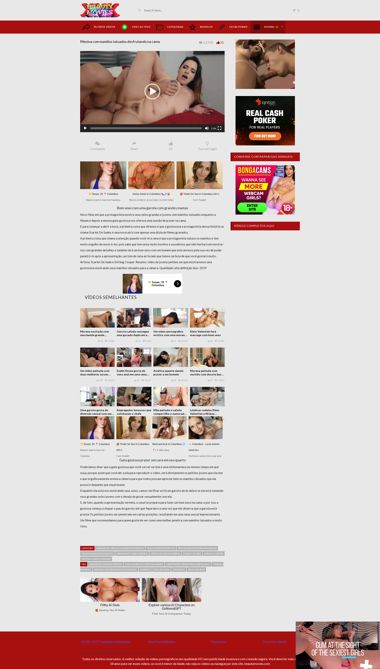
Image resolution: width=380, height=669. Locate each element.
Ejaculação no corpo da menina (144, 564)
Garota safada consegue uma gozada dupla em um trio (133, 335)
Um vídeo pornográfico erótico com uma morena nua (169, 335)
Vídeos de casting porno (165, 553)
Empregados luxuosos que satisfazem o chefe (134, 411)
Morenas (145, 569)
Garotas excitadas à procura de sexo (188, 564)
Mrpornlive (218, 642)
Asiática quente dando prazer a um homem (168, 372)
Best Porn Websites (161, 642)
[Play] (85, 128)
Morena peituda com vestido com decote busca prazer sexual (207, 374)
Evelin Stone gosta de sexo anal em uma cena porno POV (132, 374)
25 (222, 42)
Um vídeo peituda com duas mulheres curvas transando (94, 374)
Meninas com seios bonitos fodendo (115, 569)
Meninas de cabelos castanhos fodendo (120, 548)
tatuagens (178, 569)
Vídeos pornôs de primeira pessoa (197, 548)
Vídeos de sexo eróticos (161, 548)
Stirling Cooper (213, 553)
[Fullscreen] (219, 128)
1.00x (213, 128)
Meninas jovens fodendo (96, 559)
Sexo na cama (161, 569)
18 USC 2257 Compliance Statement (105, 642)
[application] (152, 91)
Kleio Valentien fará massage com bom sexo (205, 333)
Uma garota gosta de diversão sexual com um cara (95, 413)
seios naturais (196, 569)
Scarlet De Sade (192, 553)
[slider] (146, 128)
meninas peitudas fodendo (132, 553)
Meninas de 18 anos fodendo (105, 564)
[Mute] (207, 128)
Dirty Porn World (274, 642)
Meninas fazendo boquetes (97, 553)
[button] (152, 91)
